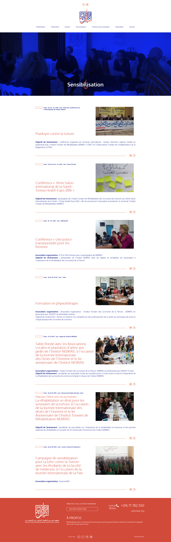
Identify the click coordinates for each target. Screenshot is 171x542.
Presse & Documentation (101, 27)
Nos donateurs (81, 27)
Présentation (40, 27)
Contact (132, 27)
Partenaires (55, 27)
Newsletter (119, 27)
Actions (67, 27)
